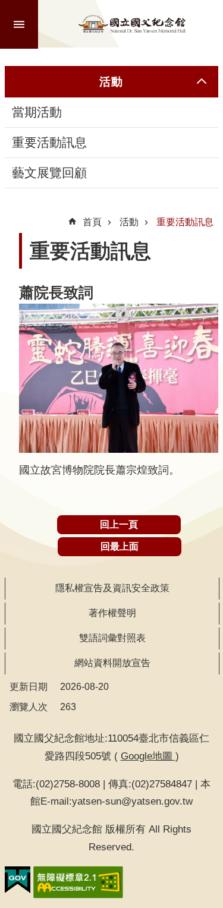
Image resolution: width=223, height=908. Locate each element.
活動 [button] (111, 81)
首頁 (92, 222)
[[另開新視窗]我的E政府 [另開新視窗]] (17, 880)
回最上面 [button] (119, 546)
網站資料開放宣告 (112, 663)
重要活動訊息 (49, 142)
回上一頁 (119, 524)
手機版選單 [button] (19, 24)
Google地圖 (148, 756)
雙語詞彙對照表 (112, 638)
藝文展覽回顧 (49, 173)
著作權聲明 (112, 613)
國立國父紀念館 (132, 24)
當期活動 (37, 112)
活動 (129, 222)
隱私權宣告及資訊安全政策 (112, 588)
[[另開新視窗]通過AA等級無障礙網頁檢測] (78, 882)
